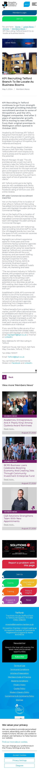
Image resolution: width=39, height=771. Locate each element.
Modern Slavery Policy (19, 692)
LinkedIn (8, 337)
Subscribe (19, 657)
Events (10, 583)
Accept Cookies (19, 755)
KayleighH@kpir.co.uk (16, 335)
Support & (10, 601)
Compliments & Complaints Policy (19, 696)
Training (10, 591)
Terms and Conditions (19, 669)
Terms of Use (19, 666)
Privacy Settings (19, 760)
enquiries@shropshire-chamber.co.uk (19, 624)
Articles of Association (19, 673)
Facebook (16, 363)
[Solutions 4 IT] (19, 549)
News (28, 600)
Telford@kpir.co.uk (16, 357)
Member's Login (19, 13)
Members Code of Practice (19, 677)
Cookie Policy (19, 689)
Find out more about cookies (14, 742)
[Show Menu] (34, 4)
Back (11, 377)
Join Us (19, 19)
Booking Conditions (19, 681)
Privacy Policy (19, 685)
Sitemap (19, 700)
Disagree (19, 766)
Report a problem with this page (21, 564)
